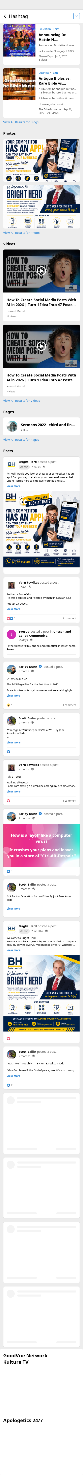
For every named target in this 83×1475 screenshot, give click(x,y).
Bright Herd (28, 462)
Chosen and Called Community (45, 633)
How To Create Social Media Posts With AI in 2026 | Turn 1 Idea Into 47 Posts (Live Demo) (41, 304)
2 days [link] (22, 587)
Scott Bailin (27, 718)
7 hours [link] (35, 467)
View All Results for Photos (21, 233)
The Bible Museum (50, 109)
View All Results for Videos (21, 400)
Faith (56, 29)
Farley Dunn (28, 667)
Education (45, 29)
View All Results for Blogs (20, 122)
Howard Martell (15, 311)
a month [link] (24, 671)
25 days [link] (23, 640)
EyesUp (24, 631)
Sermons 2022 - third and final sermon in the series (49, 424)
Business (44, 72)
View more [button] (14, 486)
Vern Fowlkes (29, 582)
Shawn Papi (46, 56)
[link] (41, 529)
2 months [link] (24, 818)
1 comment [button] (69, 618)
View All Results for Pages (21, 439)
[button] (12, 426)
